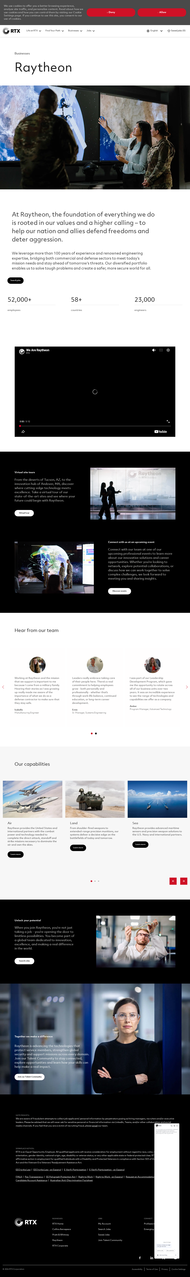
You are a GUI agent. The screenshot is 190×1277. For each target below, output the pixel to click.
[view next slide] (183, 881)
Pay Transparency (34, 1177)
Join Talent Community (110, 1240)
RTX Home (57, 1224)
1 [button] (92, 733)
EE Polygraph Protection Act (61, 1177)
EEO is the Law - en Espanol (47, 1170)
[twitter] (163, 1257)
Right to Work (85, 1177)
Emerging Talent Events (156, 1229)
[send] (147, 1203)
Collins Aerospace (61, 1229)
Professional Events (154, 1224)
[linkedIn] (151, 1257)
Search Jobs (104, 1229)
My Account (104, 1224)
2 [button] (96, 733)
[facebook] (139, 1257)
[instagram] (175, 1257)
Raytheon (57, 1240)
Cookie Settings (179, 1269)
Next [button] (186, 687)
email (95, 1126)
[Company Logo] (11, 31)
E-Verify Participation (75, 1170)
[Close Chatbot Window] (149, 386)
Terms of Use (152, 1269)
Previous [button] (3, 687)
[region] (127, 794)
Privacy (165, 1269)
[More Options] (108, 1203)
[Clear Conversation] (138, 386)
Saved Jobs (104, 1235)
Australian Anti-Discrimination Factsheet (71, 1180)
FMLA (19, 1177)
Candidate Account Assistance (31, 1180)
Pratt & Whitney (60, 1235)
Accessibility (137, 1269)
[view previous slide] (173, 881)
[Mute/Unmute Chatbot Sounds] (144, 386)
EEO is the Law (23, 1170)
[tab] (91, 881)
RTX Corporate (60, 1246)
